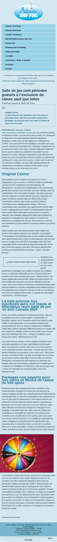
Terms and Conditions (23, 532)
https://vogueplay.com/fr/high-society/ (17, 133)
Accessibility (37, 532)
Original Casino (11, 112)
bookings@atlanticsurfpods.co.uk (28, 530)
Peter (32, 103)
